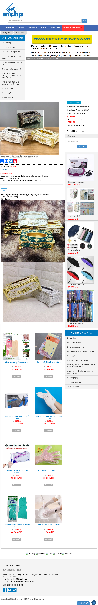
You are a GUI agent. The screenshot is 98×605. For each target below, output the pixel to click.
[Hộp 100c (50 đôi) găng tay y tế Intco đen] (16, 400)
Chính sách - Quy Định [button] (37, 27)
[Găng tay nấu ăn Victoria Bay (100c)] (16, 454)
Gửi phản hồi (84, 603)
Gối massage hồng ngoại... (76, 182)
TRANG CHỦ (9, 27)
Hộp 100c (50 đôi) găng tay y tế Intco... (17, 417)
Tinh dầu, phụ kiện (9, 93)
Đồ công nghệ (7, 88)
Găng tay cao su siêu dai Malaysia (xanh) (17, 525)
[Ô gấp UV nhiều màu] (80, 235)
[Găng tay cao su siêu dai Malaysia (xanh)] (16, 509)
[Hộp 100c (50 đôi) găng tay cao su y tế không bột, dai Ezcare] (48, 400)
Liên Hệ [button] (21, 27)
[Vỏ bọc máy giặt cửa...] (80, 201)
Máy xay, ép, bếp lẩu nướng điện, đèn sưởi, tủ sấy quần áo (11, 75)
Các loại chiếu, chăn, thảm (12, 69)
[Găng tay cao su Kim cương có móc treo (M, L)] (16, 346)
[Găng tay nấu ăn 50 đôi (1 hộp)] (48, 454)
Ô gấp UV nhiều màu (74, 250)
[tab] (4, 191)
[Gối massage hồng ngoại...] (80, 167)
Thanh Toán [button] (55, 27)
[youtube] (9, 591)
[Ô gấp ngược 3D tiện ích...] (80, 270)
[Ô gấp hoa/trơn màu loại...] (80, 306)
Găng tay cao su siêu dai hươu (48, 524)
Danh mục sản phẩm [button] (72, 27)
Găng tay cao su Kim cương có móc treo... (16, 363)
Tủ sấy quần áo (8, 97)
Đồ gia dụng (6, 43)
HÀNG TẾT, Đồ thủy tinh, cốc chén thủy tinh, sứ (11, 83)
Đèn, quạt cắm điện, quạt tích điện (11, 57)
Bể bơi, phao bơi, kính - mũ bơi (12, 64)
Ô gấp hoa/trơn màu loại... (76, 323)
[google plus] (14, 591)
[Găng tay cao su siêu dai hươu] (48, 509)
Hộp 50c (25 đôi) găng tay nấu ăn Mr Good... (48, 363)
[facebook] (5, 591)
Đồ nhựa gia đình (8, 47)
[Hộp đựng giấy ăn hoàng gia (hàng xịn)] (29, 128)
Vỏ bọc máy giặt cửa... (75, 216)
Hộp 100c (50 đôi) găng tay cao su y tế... (49, 417)
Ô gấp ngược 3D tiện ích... (76, 284)
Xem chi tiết (16, 376)
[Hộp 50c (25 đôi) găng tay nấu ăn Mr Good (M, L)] (48, 346)
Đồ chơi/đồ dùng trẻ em (11, 52)
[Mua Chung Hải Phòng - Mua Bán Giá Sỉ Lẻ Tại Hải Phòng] (13, 10)
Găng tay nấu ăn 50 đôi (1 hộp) (49, 470)
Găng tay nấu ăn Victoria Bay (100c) (17, 471)
